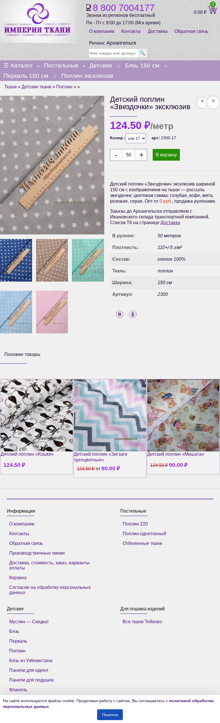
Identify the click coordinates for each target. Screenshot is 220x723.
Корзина (18, 577)
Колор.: (117, 138)
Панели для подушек (31, 680)
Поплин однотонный (144, 533)
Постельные (61, 65)
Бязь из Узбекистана (30, 660)
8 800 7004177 (124, 8)
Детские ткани (36, 86)
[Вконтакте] (119, 314)
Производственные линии (37, 553)
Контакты (131, 31)
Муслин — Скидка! (28, 621)
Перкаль (18, 641)
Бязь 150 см (142, 65)
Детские (100, 65)
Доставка (158, 31)
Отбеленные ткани (142, 543)
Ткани (10, 86)
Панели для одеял (28, 670)
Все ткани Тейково (142, 621)
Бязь (14, 631)
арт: (156, 138)
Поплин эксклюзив (87, 75)
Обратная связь (26, 543)
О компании (101, 31)
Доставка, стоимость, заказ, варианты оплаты (49, 565)
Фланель (18, 689)
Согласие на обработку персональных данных (50, 590)
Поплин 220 (135, 523)
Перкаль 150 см (25, 75)
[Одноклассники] (133, 314)
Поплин (64, 86)
